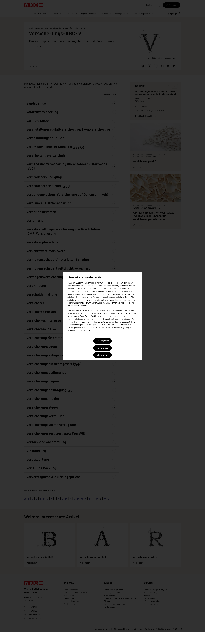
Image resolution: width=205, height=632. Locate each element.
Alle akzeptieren (102, 341)
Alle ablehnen (102, 355)
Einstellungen (102, 348)
